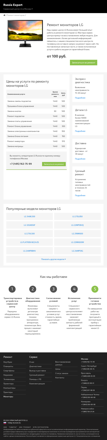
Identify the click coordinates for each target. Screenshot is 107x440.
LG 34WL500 (29, 216)
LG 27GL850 (77, 216)
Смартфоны (8, 370)
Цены (57, 369)
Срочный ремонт (37, 375)
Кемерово (85, 401)
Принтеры (8, 392)
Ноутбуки (7, 362)
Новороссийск (87, 408)
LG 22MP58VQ (77, 225)
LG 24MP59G (77, 251)
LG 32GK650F (29, 225)
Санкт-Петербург (89, 366)
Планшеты (8, 366)
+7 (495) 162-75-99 (21, 163)
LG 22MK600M (77, 242)
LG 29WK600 (77, 233)
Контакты (59, 377)
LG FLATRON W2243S (29, 242)
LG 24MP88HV (29, 251)
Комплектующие (37, 383)
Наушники (8, 375)
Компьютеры (9, 388)
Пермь (84, 387)
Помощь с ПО (35, 379)
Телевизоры (9, 379)
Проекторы (8, 383)
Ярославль (86, 373)
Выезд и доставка (37, 370)
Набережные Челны (90, 394)
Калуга (84, 380)
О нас (31, 362)
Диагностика (35, 366)
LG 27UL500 (30, 233)
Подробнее (80, 98)
